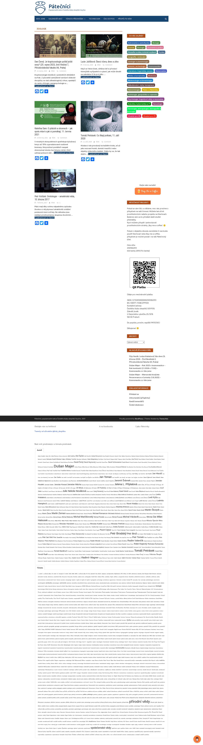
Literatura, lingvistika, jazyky (140, 71)
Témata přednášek (74, 19)
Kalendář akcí (55, 19)
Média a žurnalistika (136, 76)
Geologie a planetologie (138, 61)
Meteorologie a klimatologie (140, 80)
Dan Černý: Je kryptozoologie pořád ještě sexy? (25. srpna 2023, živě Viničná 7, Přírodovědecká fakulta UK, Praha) (53, 64)
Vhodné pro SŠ (134, 116)
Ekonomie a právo (155, 47)
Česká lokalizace (136, 405)
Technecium (94, 19)
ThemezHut (163, 419)
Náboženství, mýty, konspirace (141, 85)
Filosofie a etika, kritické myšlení (142, 52)
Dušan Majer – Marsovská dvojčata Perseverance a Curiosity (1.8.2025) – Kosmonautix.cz (145, 377)
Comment (62, 71)
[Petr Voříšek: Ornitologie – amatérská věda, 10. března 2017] (55, 180)
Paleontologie (134, 90)
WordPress (139, 419)
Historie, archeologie (137, 66)
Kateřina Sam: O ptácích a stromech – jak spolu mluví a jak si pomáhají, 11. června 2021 (53, 131)
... (63, 153)
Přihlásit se (134, 394)
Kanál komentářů (136, 401)
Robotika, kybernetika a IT (139, 104)
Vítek (53, 71)
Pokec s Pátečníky (150, 90)
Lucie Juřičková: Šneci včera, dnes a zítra (99, 61)
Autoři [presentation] (39, 450)
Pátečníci (60, 6)
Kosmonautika (154, 66)
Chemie (131, 47)
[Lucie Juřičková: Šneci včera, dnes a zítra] (101, 46)
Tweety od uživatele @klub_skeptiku (50, 431)
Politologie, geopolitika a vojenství (142, 94)
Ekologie (140, 47)
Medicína (152, 76)
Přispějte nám (125, 19)
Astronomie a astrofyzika (139, 43)
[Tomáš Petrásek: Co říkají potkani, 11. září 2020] (101, 116)
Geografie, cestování (137, 57)
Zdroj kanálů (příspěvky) (139, 398)
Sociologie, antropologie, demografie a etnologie (144, 109)
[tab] (39, 450)
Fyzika (161, 52)
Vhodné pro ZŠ (149, 116)
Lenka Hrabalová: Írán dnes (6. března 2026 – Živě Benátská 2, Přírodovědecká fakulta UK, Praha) (147, 359)
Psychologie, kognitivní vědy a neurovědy (145, 99)
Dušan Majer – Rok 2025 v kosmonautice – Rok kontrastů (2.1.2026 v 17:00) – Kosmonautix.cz (147, 368)
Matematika (161, 71)
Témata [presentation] (40, 568)
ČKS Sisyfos (109, 19)
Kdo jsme (40, 19)
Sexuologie (157, 104)
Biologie (155, 43)
